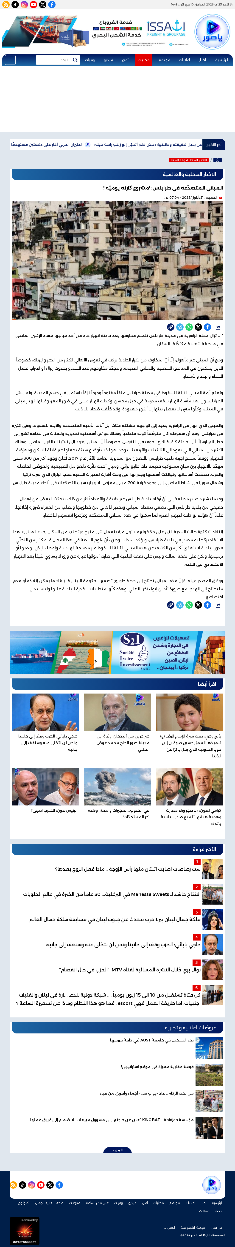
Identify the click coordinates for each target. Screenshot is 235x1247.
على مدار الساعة (97, 1203)
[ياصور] (212, 26)
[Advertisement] (117, 100)
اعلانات (184, 60)
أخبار (202, 60)
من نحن (217, 1227)
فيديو (108, 60)
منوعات (74, 1203)
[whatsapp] (170, 327)
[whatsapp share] (189, 327)
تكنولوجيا (23, 1203)
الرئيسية (221, 60)
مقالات (204, 1211)
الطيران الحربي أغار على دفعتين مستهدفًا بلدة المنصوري (71, 144)
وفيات (90, 60)
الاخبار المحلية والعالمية (189, 160)
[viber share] (180, 327)
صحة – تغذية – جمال (49, 1203)
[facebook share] (207, 327)
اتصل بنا (169, 1227)
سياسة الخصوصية (192, 1227)
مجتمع (164, 60)
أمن (125, 60)
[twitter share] (198, 327)
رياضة (219, 1211)
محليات (143, 60)
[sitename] (211, 1185)
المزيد (117, 1150)
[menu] (10, 60)
